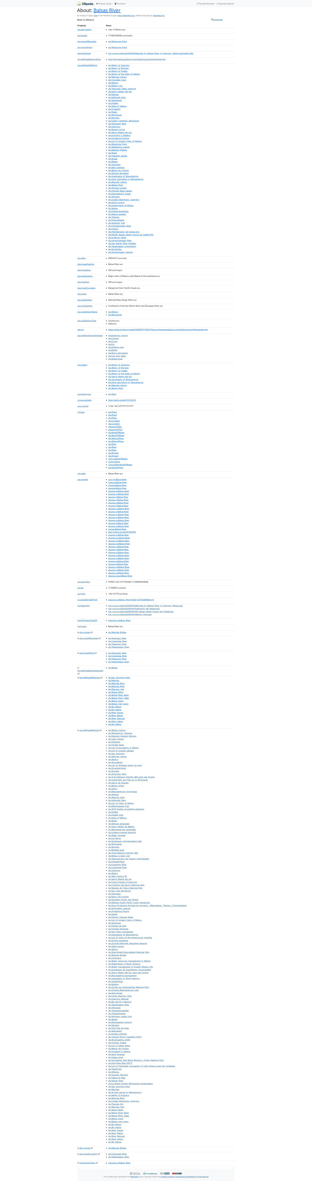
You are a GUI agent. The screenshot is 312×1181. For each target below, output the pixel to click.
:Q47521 (115, 429)
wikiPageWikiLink (87, 65)
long (81, 593)
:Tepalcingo (115, 1069)
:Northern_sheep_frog (120, 1016)
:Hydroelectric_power (119, 193)
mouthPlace (85, 47)
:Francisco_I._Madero (119, 135)
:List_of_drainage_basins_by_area (125, 765)
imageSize (84, 270)
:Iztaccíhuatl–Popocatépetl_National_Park (128, 952)
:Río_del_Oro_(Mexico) (119, 1002)
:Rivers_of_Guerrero (119, 65)
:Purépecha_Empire (118, 138)
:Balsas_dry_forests (118, 170)
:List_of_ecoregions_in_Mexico (123, 747)
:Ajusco (113, 949)
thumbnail (84, 53)
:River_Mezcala (116, 718)
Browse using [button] (104, 3)
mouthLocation (86, 288)
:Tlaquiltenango (117, 1013)
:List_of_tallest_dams (119, 1045)
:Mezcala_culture (117, 77)
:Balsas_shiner (116, 785)
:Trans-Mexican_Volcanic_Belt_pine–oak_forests (131, 777)
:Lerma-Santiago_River (120, 240)
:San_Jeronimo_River (119, 677)
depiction (84, 605)
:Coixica (113, 229)
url (81, 329)
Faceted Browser (207, 3)
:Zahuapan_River (117, 123)
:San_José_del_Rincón (119, 891)
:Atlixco (113, 873)
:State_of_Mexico (117, 106)
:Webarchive (115, 359)
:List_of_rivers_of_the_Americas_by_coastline (130, 937)
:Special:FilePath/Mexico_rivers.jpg (129, 614)
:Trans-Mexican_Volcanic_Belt (123, 853)
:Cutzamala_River (117, 641)
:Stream (113, 453)
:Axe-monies (115, 993)
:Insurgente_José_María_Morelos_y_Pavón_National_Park (136, 1060)
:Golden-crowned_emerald (122, 832)
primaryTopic (87, 1163)
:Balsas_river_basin (118, 704)
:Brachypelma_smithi (119, 1040)
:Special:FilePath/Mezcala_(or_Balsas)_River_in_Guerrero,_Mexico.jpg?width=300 (150, 53)
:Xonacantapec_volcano (120, 252)
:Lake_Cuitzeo (116, 739)
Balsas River (107, 10)
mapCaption (85, 276)
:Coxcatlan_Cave (117, 80)
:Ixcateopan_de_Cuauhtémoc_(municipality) (129, 969)
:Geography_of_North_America (124, 978)
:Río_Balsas (114, 724)
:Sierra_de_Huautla (118, 783)
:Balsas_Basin (115, 692)
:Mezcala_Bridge (117, 632)
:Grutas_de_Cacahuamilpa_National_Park (128, 987)
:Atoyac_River (115, 1080)
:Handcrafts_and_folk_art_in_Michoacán (128, 780)
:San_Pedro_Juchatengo (120, 931)
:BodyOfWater (116, 432)
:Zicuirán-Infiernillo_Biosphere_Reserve (127, 943)
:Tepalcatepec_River (118, 647)
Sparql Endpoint (226, 3)
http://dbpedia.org (126, 15)
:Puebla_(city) (115, 815)
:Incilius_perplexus (118, 940)
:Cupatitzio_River (117, 864)
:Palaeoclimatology (118, 211)
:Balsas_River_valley (118, 698)
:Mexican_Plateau (117, 150)
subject (82, 365)
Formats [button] (121, 3)
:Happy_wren (115, 1057)
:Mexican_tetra (116, 797)
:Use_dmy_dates (117, 356)
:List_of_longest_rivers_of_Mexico (125, 141)
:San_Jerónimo (116, 753)
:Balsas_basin (115, 701)
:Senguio (113, 1025)
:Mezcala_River (116, 683)
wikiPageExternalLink (89, 59)
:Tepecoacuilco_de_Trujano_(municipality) (128, 858)
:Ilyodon (113, 984)
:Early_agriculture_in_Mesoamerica (125, 179)
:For (111, 344)
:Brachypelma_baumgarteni (122, 975)
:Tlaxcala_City (115, 1104)
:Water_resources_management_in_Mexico (129, 961)
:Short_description (118, 353)
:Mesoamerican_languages (122, 829)
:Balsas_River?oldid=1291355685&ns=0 (131, 599)
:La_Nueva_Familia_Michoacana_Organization (130, 1083)
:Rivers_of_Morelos (118, 68)
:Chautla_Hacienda (118, 929)
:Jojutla (112, 914)
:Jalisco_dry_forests (118, 896)
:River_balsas (115, 721)
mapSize (83, 282)
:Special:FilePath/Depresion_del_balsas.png (134, 608)
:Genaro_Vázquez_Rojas (120, 917)
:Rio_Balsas (114, 706)
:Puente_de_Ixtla (117, 926)
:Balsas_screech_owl (119, 856)
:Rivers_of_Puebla (117, 71)
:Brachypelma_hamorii (120, 1022)
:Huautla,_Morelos (118, 1075)
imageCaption (86, 264)
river (95, 15)
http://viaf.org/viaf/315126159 (122, 400)
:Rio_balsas (114, 709)
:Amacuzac (114, 923)
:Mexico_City (115, 85)
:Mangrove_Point (117, 41)
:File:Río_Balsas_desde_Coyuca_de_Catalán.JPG (130, 234)
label (82, 473)
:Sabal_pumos (116, 946)
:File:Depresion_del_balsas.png (123, 231)
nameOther (85, 300)
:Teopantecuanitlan (118, 1010)
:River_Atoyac (115, 712)
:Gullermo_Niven (117, 237)
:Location (114, 421)
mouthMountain (87, 41)
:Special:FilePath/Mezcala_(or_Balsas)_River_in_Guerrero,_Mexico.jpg (145, 605)
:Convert (113, 338)
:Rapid (112, 153)
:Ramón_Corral (116, 129)
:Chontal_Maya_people (120, 191)
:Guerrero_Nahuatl (118, 999)
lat (80, 587)
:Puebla (113, 103)
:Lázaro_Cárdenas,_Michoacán (123, 120)
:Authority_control (118, 335)
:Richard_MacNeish (118, 173)
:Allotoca (113, 1072)
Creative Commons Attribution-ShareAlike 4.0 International (184, 1177)
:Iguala (112, 158)
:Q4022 (115, 426)
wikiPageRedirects (89, 677)
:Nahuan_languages (118, 823)
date (81, 258)
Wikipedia (134, 1177)
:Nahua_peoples (117, 214)
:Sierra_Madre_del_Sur (120, 91)
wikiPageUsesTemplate (90, 335)
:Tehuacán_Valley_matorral (122, 88)
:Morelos (113, 118)
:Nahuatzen (115, 1031)
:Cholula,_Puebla (117, 1042)
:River (112, 394)
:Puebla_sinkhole (117, 1034)
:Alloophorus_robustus (120, 733)
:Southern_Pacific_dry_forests (123, 899)
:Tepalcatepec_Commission (122, 246)
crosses (84, 632)
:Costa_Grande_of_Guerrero (122, 882)
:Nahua (113, 208)
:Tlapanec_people (117, 156)
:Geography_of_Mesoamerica (123, 176)
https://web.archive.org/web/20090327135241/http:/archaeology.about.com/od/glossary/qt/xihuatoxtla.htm (158, 329)
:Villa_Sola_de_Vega (118, 1028)
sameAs (85, 400)
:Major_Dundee (116, 835)
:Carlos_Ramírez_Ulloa (120, 996)
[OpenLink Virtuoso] (135, 1173)
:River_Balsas (115, 715)
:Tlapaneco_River (117, 644)
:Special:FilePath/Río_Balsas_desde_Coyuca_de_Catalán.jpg (140, 611)
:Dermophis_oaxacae (119, 908)
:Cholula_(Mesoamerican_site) (123, 990)
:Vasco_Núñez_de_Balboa (121, 826)
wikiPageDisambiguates (90, 670)
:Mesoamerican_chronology (122, 791)
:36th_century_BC (117, 876)
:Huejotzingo (115, 981)
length (82, 35)
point (83, 406)
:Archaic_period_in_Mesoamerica (124, 1092)
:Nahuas (113, 94)
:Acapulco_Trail (116, 223)
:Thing (112, 412)
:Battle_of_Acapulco (118, 1095)
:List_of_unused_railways (121, 750)
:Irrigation (114, 109)
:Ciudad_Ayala (116, 745)
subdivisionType (87, 320)
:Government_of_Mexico (121, 205)
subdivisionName (87, 312)
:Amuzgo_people (117, 188)
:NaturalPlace (116, 438)
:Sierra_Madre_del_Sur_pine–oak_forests (128, 972)
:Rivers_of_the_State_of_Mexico (124, 74)
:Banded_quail (116, 850)
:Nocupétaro (115, 762)
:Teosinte (113, 196)
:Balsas (112, 667)
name (82, 294)
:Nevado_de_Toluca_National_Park (125, 888)
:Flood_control (116, 202)
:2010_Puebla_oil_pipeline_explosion (126, 809)
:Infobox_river (116, 347)
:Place (112, 415)
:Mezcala (113, 680)
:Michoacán (115, 115)
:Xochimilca (115, 249)
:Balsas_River (115, 185)
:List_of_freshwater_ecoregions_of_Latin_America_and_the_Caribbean (141, 1066)
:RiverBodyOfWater (120, 464)
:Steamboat (115, 100)
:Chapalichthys (116, 861)
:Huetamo (114, 742)
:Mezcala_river (116, 689)
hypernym (84, 394)
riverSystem (85, 306)
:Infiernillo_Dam (117, 97)
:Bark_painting (116, 167)
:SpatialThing (115, 467)
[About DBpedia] (85, 3)
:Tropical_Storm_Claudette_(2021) (125, 1037)
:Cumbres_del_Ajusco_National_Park (126, 885)
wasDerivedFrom (87, 599)
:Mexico (113, 83)
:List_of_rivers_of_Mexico (121, 803)
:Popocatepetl (116, 220)
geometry (84, 582)
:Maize (112, 112)
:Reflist (112, 350)
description (85, 29)
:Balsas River (117, 479)
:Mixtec (113, 161)
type (81, 412)
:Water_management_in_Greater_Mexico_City (130, 967)
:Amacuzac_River (117, 638)
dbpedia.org (159, 15)
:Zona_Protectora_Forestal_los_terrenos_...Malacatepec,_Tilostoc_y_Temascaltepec (147, 905)
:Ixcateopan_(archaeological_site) (125, 841)
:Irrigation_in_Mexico (119, 1051)
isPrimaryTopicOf (87, 620)
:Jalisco (112, 788)
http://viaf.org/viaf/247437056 (122, 532)
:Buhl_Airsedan (116, 1054)
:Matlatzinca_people (119, 147)
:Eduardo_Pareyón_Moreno (122, 736)
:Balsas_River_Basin (118, 695)
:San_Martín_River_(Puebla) (122, 243)
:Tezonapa (114, 894)
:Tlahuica (113, 217)
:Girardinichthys (117, 768)
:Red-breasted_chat (118, 806)
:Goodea (113, 771)
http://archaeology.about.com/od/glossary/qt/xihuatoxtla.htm (137, 59)
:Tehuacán (114, 164)
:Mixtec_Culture (116, 730)
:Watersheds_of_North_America (124, 964)
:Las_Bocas (114, 838)
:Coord (112, 341)
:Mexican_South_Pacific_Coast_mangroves (129, 902)
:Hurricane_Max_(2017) (120, 1063)
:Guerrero (114, 126)
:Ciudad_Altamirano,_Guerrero (123, 199)
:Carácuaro (114, 958)
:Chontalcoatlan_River (119, 226)
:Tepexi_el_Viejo (116, 1077)
